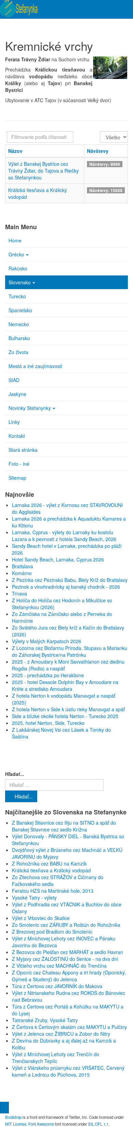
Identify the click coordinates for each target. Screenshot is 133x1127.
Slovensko (20, 282)
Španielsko (20, 310)
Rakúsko (18, 268)
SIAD (14, 380)
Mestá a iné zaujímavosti (35, 366)
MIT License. (16, 1124)
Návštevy (97, 150)
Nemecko (19, 324)
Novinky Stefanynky (30, 407)
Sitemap (17, 477)
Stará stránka (23, 449)
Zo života (18, 352)
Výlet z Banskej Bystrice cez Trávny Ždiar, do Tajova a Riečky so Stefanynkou (43, 170)
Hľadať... (14, 774)
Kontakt (17, 435)
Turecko (17, 296)
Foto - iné (19, 463)
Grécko (16, 254)
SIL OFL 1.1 (98, 1124)
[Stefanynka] (19, 8)
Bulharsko (19, 338)
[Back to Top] (4, 1107)
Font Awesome (41, 1124)
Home (15, 240)
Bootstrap (13, 1117)
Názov (15, 150)
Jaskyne (17, 394)
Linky (14, 421)
